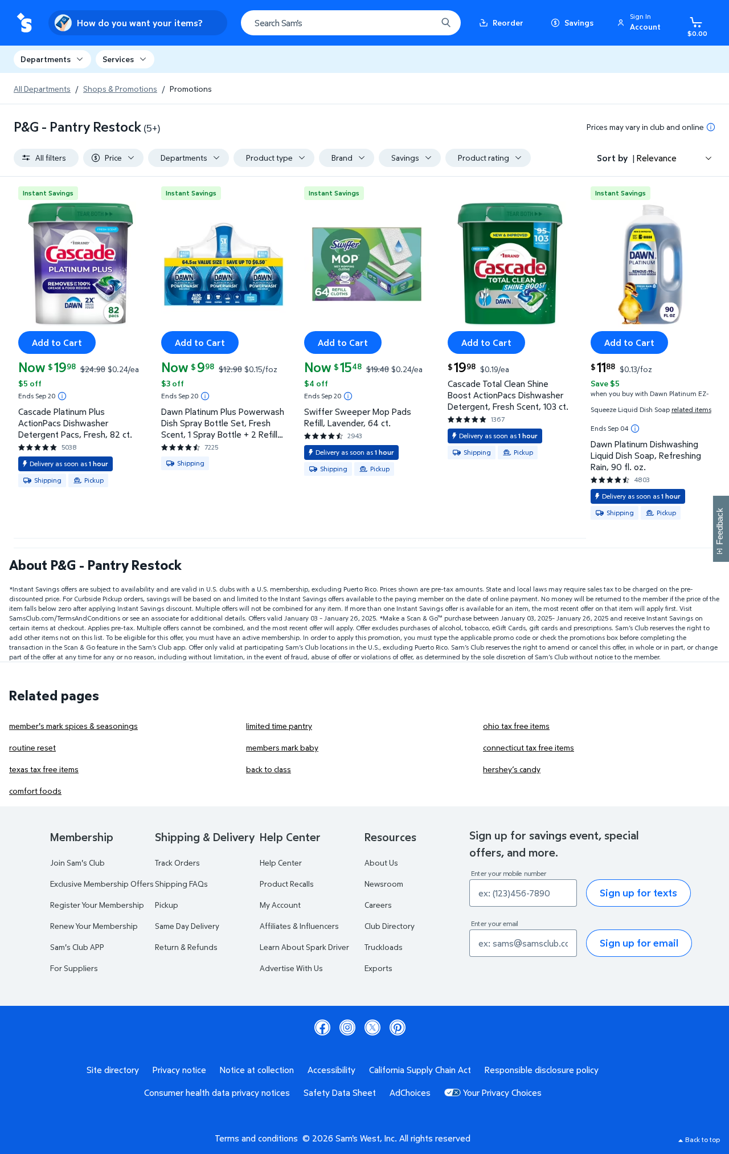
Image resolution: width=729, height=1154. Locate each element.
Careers (378, 904)
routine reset (32, 747)
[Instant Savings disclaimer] (62, 396)
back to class (268, 769)
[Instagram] (347, 1027)
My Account (280, 904)
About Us (381, 862)
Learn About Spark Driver (304, 946)
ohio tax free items (516, 725)
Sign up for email (639, 943)
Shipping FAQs (181, 883)
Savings (578, 22)
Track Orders (177, 862)
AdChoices (410, 1092)
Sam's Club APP (77, 946)
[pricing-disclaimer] (710, 127)
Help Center (281, 862)
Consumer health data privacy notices (217, 1092)
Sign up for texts (638, 893)
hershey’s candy (511, 769)
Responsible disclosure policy (542, 1069)
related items (691, 409)
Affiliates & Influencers (299, 925)
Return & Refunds (186, 946)
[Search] (446, 23)
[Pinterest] (397, 1027)
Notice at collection (257, 1069)
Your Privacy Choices (502, 1092)
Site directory (113, 1069)
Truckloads (383, 946)
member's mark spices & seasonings (73, 725)
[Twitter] (372, 1027)
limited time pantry (279, 725)
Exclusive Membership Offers (102, 883)
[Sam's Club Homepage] (24, 23)
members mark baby (282, 747)
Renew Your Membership (94, 925)
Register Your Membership (97, 904)
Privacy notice (179, 1069)
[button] (641, 22)
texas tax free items (44, 769)
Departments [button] (46, 59)
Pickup (166, 904)
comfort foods (35, 790)
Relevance (657, 158)
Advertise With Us (291, 968)
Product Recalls (287, 883)
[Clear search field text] (419, 22)
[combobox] (351, 22)
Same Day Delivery (187, 925)
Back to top (702, 1139)
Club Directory (389, 925)
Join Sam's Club (77, 862)
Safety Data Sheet (340, 1092)
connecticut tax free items (528, 747)
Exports (378, 968)
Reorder (508, 22)
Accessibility (331, 1069)
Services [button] (118, 59)
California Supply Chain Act (420, 1069)
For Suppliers (74, 968)
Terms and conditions (256, 1138)
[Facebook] (322, 1027)
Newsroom (383, 883)
